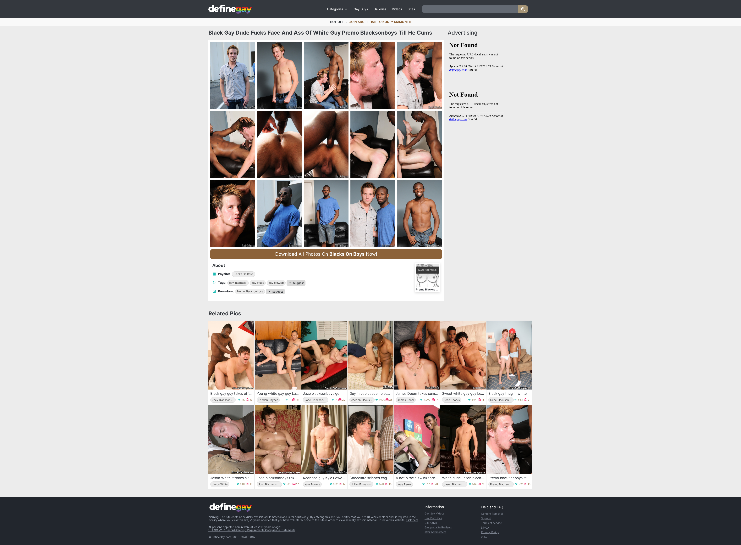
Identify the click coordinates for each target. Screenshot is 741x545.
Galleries (380, 9)
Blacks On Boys (243, 274)
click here (412, 520)
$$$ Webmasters (435, 532)
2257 (484, 536)
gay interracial (238, 282)
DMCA (485, 527)
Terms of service (491, 523)
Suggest (298, 282)
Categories (335, 9)
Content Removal (492, 513)
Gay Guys (361, 9)
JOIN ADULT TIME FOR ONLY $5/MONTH (380, 22)
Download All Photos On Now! (326, 254)
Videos (397, 9)
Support (486, 518)
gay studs (257, 282)
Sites (411, 9)
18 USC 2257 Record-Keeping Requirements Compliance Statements (251, 530)
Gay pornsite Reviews (438, 527)
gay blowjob (276, 282)
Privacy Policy (490, 532)
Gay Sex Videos (434, 513)
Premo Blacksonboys (250, 291)
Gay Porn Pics (433, 518)
